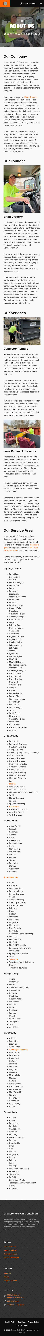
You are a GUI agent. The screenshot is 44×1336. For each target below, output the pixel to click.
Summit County (11, 877)
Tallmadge (13, 959)
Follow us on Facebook (16, 1305)
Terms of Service (22, 1326)
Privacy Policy (33, 1322)
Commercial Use (10, 1250)
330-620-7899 (13, 1301)
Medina (12, 784)
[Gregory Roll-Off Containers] (5, 3)
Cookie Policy (10, 1322)
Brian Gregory (30, 97)
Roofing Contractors (11, 1257)
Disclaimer (22, 1322)
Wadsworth (14, 806)
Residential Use (10, 1246)
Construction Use (10, 1254)
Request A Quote (10, 1280)
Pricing (6, 1277)
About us (7, 1273)
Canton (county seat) (18, 1049)
